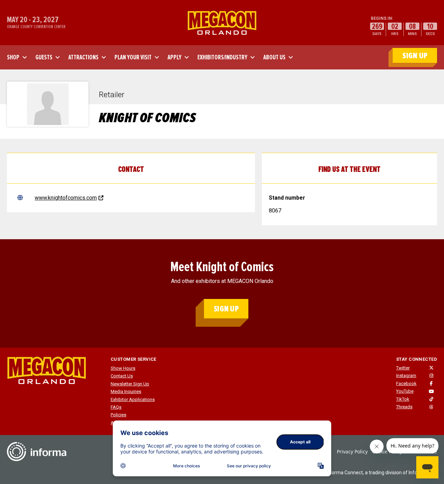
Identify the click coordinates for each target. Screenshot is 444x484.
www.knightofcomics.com (66, 197)
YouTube (404, 391)
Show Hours (123, 368)
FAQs (116, 407)
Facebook (406, 383)
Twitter (403, 367)
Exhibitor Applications (133, 399)
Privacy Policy (352, 451)
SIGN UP (414, 56)
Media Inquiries (126, 391)
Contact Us (122, 375)
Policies (118, 414)
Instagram (406, 375)
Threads (404, 406)
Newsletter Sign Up (130, 383)
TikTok (402, 399)
